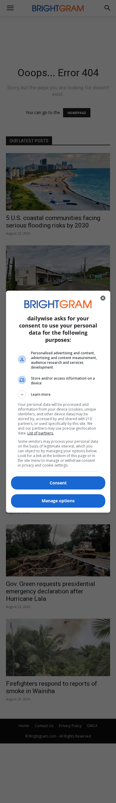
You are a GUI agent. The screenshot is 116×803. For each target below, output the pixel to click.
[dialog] (58, 402)
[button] (58, 394)
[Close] (103, 298)
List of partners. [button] (40, 433)
